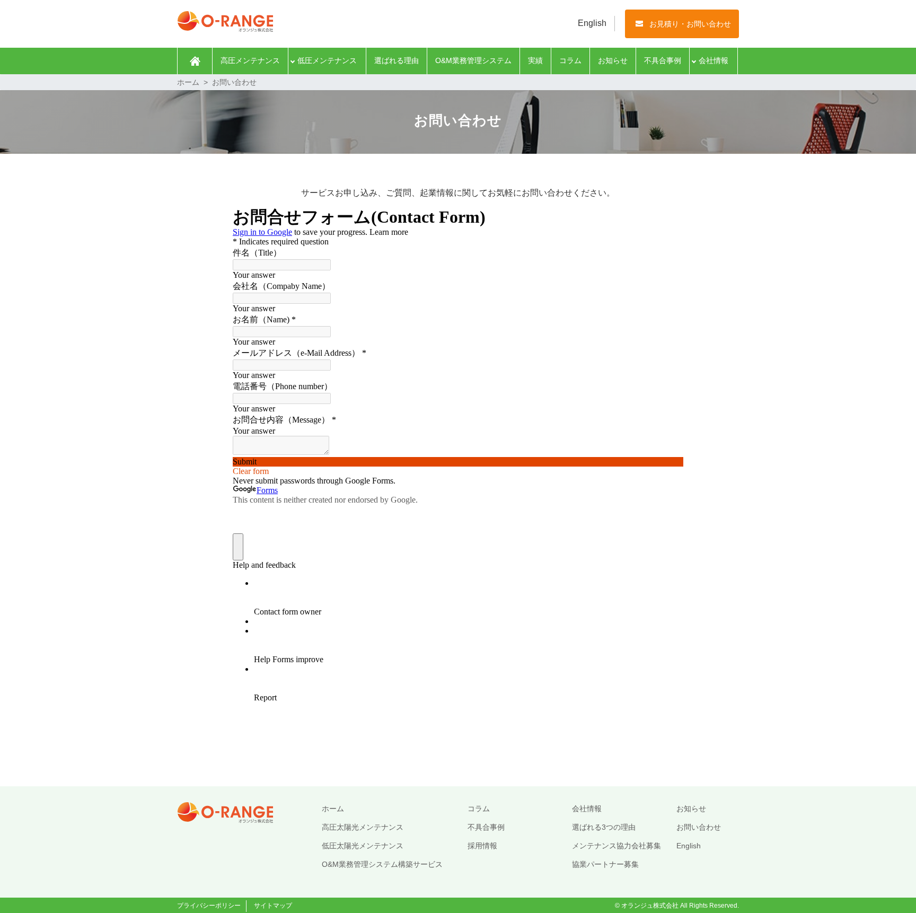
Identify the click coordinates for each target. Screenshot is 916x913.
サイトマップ (273, 905)
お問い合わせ (698, 827)
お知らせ (613, 60)
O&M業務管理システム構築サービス (382, 864)
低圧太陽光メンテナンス (362, 845)
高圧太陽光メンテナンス (362, 827)
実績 (535, 60)
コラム (570, 60)
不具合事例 (662, 60)
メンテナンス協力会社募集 (616, 845)
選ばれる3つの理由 (604, 827)
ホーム (195, 61)
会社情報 (713, 60)
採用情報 (482, 845)
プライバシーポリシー (209, 905)
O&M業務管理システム (473, 60)
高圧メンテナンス (250, 60)
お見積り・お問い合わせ (690, 24)
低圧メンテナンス (327, 60)
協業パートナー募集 (605, 864)
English (592, 23)
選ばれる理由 (396, 60)
